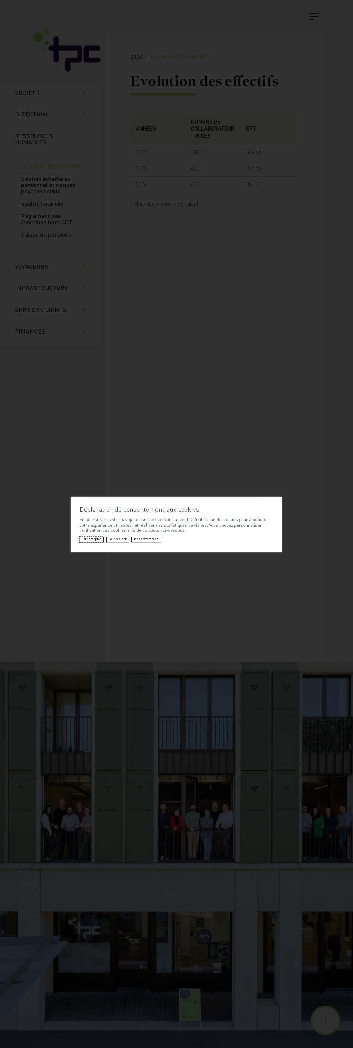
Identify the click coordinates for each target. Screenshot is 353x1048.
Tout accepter (91, 539)
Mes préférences (146, 539)
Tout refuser (118, 539)
